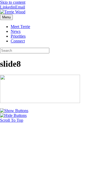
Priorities (18, 36)
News (16, 31)
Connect (18, 41)
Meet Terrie (20, 26)
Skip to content (12, 2)
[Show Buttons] (14, 110)
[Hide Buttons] (13, 115)
